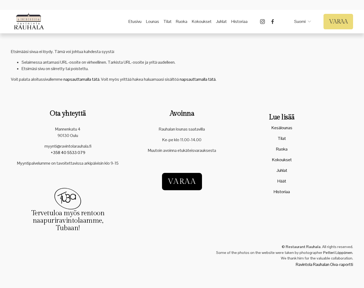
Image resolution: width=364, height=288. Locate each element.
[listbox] (300, 21)
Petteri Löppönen (337, 252)
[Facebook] (273, 22)
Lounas (152, 21)
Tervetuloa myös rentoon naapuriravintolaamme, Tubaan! (67, 221)
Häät (281, 181)
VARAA (338, 21)
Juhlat (221, 21)
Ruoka (181, 21)
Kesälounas (282, 128)
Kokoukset (202, 21)
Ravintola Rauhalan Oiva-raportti (324, 264)
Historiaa (239, 21)
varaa (182, 181)
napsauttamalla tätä (81, 79)
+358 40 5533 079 (68, 152)
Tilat (167, 21)
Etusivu (134, 21)
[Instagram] (262, 22)
